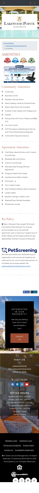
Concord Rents (8, 43)
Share (27, 292)
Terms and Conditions (12, 445)
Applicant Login (25, 441)
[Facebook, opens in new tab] (12, 384)
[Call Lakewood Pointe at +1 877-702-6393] (35, 3)
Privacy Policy (28, 445)
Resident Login (11, 441)
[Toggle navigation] (4, 3)
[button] (31, 3)
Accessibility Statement (24, 450)
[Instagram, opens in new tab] (22, 384)
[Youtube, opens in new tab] (27, 384)
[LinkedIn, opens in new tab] (17, 384)
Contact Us (22, 338)
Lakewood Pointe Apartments (16, 46)
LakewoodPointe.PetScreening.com (16, 266)
